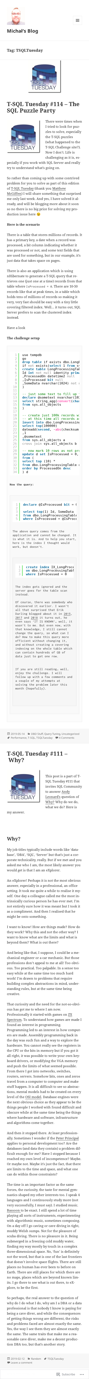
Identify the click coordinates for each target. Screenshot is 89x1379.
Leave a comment (21, 1362)
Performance (19, 738)
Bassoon (14, 1210)
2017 (18, 617)
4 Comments (66, 738)
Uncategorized (70, 734)
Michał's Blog (22, 30)
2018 (34, 617)
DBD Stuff (37, 734)
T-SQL (31, 738)
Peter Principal (67, 1138)
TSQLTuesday (44, 738)
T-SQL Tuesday (22, 188)
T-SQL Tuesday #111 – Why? (37, 757)
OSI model (33, 1097)
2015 (67, 613)
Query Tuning (52, 734)
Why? (49, 802)
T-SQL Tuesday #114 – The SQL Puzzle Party (43, 107)
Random (36, 1359)
